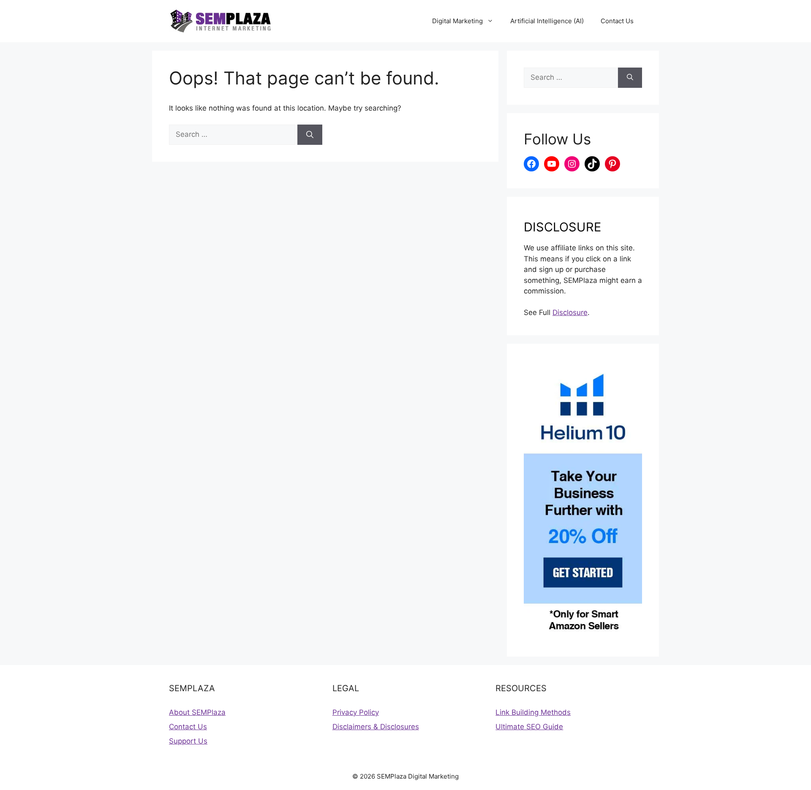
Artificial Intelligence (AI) (547, 21)
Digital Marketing (457, 21)
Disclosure (570, 312)
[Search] (309, 135)
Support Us (188, 741)
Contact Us (617, 21)
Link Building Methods (533, 712)
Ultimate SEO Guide (529, 726)
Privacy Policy (355, 712)
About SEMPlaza (197, 712)
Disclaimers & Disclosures (375, 726)
